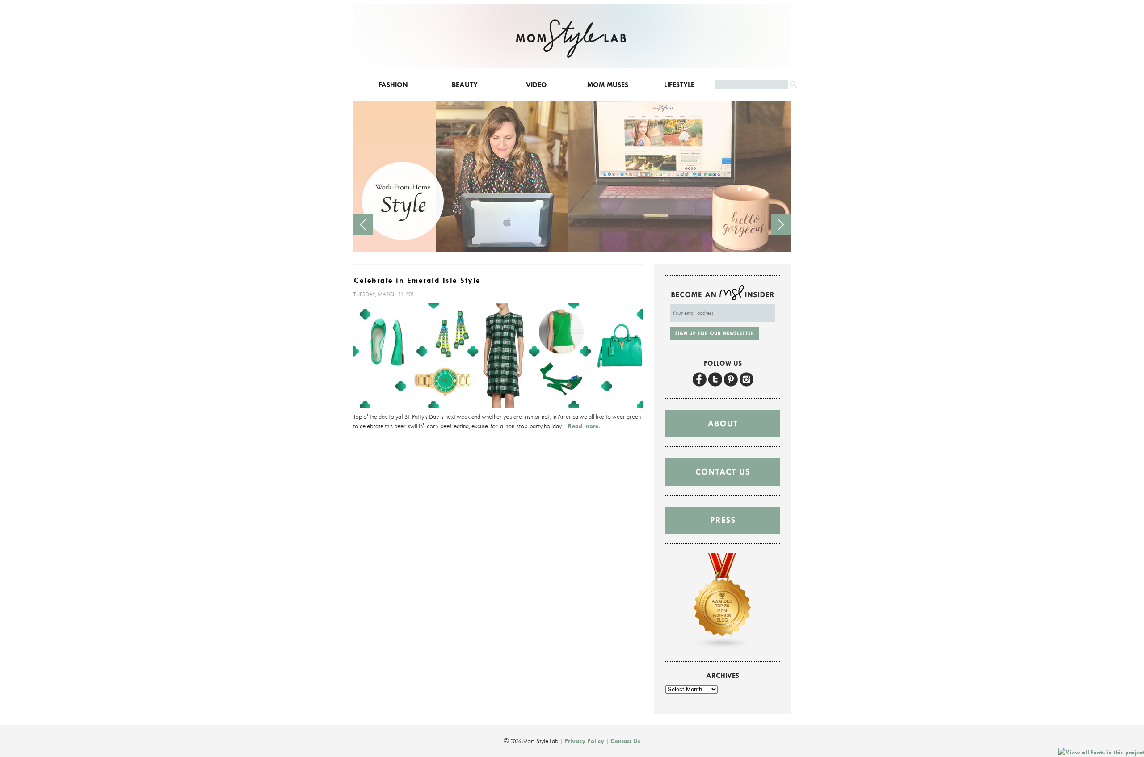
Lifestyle (679, 84)
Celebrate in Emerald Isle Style (417, 280)
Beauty (465, 84)
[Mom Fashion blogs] (722, 647)
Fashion (393, 84)
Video (536, 84)
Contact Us (625, 740)
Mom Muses (607, 84)
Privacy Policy (584, 740)
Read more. (584, 425)
